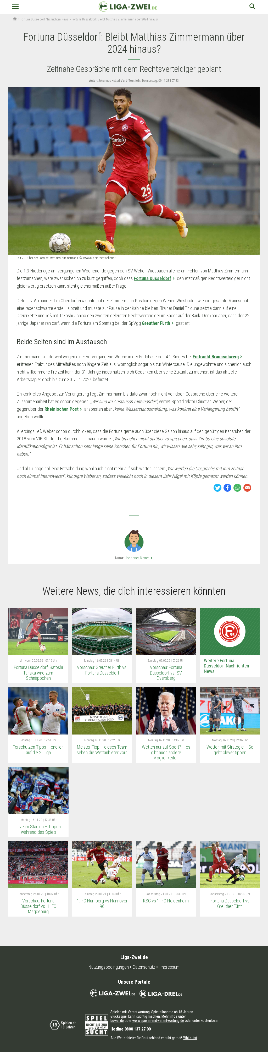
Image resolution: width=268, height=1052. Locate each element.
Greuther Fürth (156, 323)
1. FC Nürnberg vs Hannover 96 (102, 903)
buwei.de (117, 1020)
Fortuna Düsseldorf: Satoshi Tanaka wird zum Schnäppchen (38, 673)
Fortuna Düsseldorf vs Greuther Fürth (229, 903)
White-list (190, 1038)
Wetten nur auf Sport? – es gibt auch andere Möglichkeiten (166, 752)
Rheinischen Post (61, 409)
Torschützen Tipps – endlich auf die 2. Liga (38, 749)
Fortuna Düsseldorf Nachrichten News (44, 19)
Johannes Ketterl (139, 558)
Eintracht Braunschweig (216, 356)
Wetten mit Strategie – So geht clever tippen (229, 749)
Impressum (169, 967)
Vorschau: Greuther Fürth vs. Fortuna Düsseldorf (102, 670)
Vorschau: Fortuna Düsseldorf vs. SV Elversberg (166, 673)
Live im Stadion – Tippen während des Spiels (38, 829)
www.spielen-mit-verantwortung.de (158, 1020)
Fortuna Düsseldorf (152, 278)
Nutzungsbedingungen (108, 967)
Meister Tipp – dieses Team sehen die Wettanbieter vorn (102, 749)
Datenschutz (144, 967)
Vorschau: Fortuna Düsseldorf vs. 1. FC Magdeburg (38, 906)
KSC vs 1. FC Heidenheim (166, 900)
